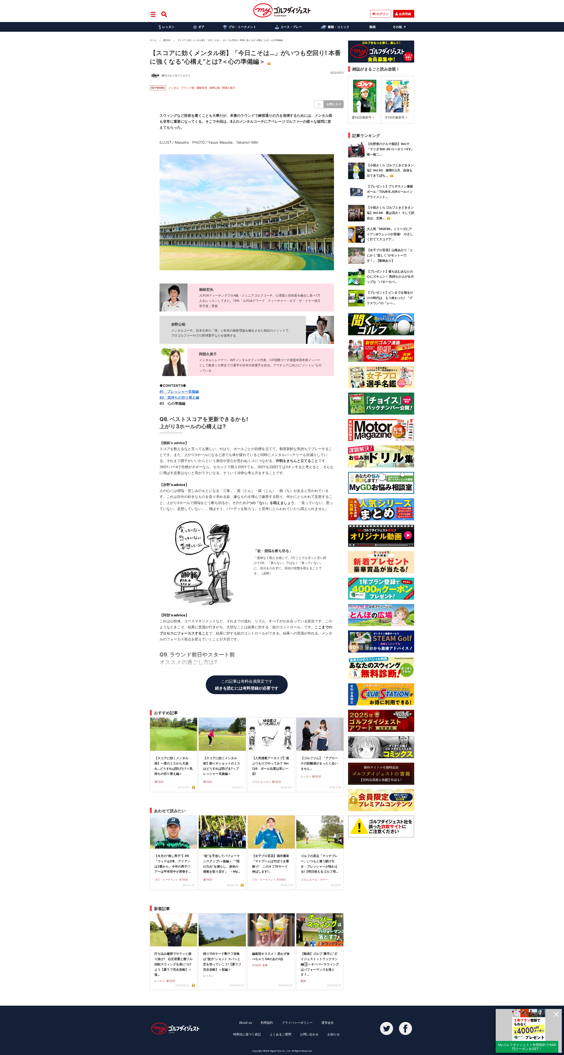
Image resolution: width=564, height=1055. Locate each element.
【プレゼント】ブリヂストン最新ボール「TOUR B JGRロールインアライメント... (390, 191)
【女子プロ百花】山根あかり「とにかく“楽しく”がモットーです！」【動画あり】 (390, 255)
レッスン (168, 27)
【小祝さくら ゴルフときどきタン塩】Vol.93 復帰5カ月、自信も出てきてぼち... (390, 170)
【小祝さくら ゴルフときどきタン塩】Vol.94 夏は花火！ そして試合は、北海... (390, 213)
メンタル (173, 87)
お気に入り (334, 104)
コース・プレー (291, 27)
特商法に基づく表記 (247, 1034)
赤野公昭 (214, 87)
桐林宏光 (202, 87)
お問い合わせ (309, 1034)
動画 (372, 27)
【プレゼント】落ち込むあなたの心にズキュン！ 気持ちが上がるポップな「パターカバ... (390, 276)
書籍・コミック (338, 27)
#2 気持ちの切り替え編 (179, 397)
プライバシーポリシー (297, 1022)
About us (245, 1022)
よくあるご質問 (280, 1034)
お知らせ (333, 1034)
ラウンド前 (187, 87)
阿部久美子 (228, 87)
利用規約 (267, 1022)
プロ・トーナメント (242, 27)
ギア (201, 27)
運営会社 (327, 1022)
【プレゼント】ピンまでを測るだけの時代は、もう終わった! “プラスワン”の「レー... (390, 298)
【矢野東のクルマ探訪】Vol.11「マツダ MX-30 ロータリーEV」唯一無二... (390, 149)
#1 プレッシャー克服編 (179, 391)
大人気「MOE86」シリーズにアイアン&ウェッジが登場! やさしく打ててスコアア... (390, 234)
